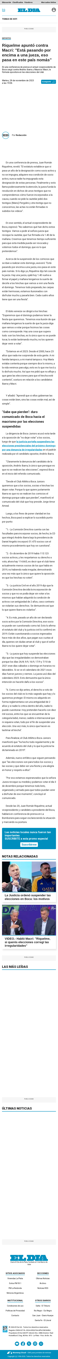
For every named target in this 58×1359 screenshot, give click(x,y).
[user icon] (54, 11)
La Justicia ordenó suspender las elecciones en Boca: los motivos (28, 897)
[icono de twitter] (29, 1343)
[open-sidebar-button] (3, 10)
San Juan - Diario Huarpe (42, 1315)
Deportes (6, 38)
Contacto (15, 1315)
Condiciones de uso (15, 1306)
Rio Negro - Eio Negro (43, 1311)
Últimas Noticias (43, 1278)
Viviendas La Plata (15, 1278)
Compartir (46, 82)
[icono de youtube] (17, 1343)
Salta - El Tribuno (43, 1306)
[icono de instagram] (35, 1343)
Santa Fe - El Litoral (43, 1320)
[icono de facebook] (23, 1343)
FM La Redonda (15, 1288)
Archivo (43, 1283)
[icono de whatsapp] (41, 1343)
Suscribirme (29, 844)
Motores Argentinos (15, 1293)
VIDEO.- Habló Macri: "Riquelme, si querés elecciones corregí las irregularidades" (27, 942)
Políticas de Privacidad (15, 1311)
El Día (17, 1327)
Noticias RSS (42, 1288)
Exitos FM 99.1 (15, 1283)
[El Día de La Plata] (29, 10)
